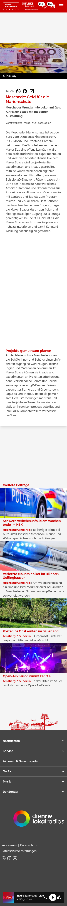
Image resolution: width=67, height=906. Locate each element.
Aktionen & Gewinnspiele (20, 761)
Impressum (9, 845)
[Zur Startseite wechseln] (11, 6)
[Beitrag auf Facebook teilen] (25, 91)
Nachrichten (11, 741)
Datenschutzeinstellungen (18, 851)
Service (8, 751)
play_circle (52, 897)
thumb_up (59, 897)
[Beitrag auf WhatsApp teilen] (18, 91)
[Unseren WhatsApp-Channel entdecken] (3, 858)
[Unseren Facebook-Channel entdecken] (9, 858)
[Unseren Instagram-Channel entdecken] (15, 858)
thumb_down (46, 897)
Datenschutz (28, 845)
